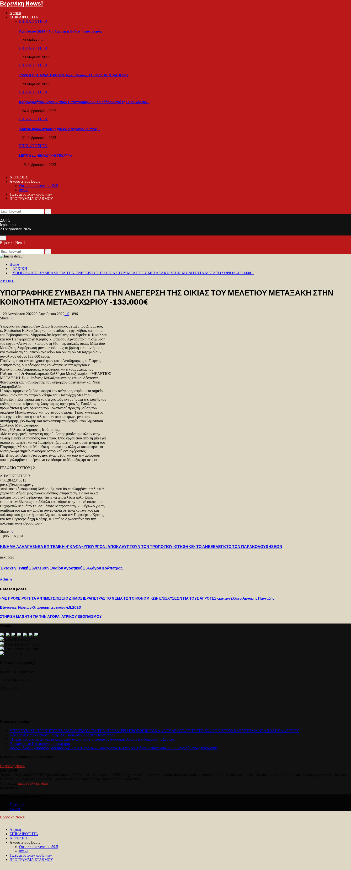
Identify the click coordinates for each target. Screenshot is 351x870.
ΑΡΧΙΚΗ (7, 281)
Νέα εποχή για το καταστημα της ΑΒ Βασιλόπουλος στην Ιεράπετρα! (62, 735)
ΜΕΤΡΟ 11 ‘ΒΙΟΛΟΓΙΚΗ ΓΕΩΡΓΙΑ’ (45, 156)
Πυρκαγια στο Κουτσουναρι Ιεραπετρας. (40, 744)
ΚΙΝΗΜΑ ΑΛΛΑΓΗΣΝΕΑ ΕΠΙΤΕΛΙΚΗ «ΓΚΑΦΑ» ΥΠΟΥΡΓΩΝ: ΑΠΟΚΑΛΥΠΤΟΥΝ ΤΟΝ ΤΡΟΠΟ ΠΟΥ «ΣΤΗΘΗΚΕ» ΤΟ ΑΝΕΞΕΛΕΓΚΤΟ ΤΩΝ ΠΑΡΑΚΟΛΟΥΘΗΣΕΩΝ (141, 546)
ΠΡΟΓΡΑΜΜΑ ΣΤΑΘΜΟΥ (31, 199)
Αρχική (15, 13)
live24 (23, 190)
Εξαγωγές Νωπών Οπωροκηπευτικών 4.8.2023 (40, 607)
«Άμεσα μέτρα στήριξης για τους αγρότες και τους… (59, 129)
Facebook (17, 805)
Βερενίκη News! (21, 3)
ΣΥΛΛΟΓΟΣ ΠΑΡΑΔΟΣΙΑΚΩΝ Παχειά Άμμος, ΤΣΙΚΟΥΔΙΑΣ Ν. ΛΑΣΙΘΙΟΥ (73, 75)
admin (6, 579)
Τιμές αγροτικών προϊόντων (31, 194)
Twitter (15, 809)
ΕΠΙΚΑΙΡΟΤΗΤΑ (24, 17)
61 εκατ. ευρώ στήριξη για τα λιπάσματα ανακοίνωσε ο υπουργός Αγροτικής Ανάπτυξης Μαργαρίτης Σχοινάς (92, 739)
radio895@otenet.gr (33, 783)
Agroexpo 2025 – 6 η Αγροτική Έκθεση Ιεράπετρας (60, 31)
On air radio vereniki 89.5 (38, 186)
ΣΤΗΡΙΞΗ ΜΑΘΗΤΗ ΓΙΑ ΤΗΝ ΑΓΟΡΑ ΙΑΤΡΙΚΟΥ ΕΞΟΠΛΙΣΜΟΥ (51, 616)
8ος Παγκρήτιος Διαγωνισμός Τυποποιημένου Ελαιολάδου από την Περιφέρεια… (84, 102)
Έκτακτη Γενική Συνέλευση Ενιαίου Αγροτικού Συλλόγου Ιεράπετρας (61, 568)
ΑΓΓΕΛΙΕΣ (19, 177)
